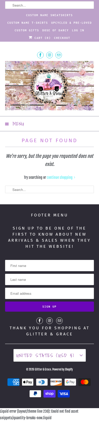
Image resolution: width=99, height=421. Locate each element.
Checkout (62, 37)
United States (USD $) (46, 355)
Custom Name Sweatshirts (49, 15)
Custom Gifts (27, 30)
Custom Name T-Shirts (27, 22)
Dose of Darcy (55, 30)
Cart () (41, 37)
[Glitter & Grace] (49, 86)
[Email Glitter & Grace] (58, 55)
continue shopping (60, 177)
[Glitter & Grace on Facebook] (40, 55)
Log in (78, 30)
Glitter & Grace (43, 369)
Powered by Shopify (62, 369)
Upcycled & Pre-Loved (71, 22)
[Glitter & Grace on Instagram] (49, 55)
